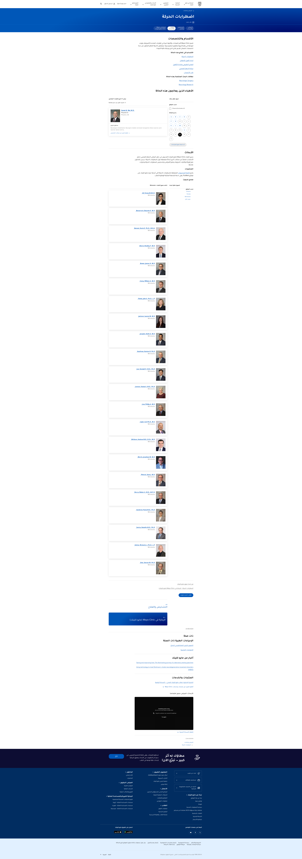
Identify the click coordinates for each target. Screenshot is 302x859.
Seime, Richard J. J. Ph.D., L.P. (144, 545)
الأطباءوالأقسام (171, 28)
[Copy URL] (153, 713)
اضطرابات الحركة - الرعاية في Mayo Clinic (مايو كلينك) (176, 588)
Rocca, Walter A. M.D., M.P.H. (144, 492)
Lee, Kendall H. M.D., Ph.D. (145, 369)
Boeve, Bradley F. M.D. (147, 246)
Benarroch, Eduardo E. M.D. (145, 211)
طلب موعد (189, 22)
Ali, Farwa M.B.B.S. (148, 193)
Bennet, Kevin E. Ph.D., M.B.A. (144, 228)
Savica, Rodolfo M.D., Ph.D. (145, 527)
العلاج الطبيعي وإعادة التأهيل (183, 65)
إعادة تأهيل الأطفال (186, 61)
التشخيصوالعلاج (181, 28)
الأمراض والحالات (187, 10)
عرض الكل (187, 199)
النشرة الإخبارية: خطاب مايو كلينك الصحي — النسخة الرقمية (174, 682)
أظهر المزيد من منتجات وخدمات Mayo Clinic (179, 687)
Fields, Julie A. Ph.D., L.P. (146, 299)
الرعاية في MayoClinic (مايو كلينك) (160, 28)
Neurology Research (186, 85)
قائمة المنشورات (184, 173)
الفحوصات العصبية (187, 650)
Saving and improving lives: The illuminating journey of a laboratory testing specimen (164, 663)
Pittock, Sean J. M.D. (148, 475)
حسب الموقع (173, 104)
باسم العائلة (172, 113)
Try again (164, 717)
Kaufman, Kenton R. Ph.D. (146, 351)
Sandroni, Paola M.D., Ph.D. (145, 510)
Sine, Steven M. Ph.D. (147, 563)
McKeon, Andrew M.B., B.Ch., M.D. (143, 439)
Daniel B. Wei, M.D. (127, 110)
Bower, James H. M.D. (147, 263)
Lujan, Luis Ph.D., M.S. (147, 422)
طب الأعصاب (188, 73)
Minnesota (187, 196)
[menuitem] (189, 28)
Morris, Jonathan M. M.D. (146, 457)
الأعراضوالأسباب (190, 28)
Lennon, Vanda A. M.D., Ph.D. (145, 387)
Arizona (188, 191)
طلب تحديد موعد (185, 595)
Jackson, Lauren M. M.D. (146, 316)
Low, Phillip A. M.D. (148, 404)
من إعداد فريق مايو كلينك (185, 584)
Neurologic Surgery (186, 81)
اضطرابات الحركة (178, 17)
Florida (188, 194)
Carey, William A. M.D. (147, 281)
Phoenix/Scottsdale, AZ (178, 108)
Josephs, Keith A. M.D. (147, 334)
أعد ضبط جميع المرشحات (178, 144)
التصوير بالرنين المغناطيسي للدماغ (182, 645)
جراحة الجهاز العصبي (186, 69)
